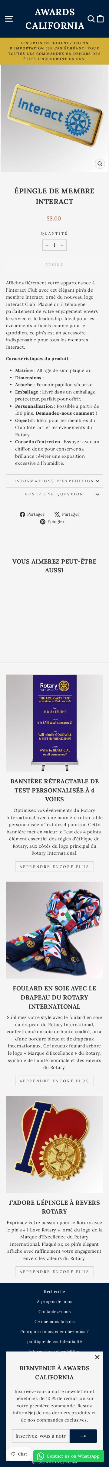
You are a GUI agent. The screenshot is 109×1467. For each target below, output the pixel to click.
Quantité (54, 233)
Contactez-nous (54, 1311)
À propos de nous (54, 1301)
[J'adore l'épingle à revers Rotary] (54, 1144)
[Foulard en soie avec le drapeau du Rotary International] (54, 930)
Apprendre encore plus (55, 866)
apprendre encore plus (55, 1081)
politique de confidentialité (54, 1341)
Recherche (54, 1291)
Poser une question (54, 494)
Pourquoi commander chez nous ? (54, 1331)
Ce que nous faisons (55, 1321)
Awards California (54, 18)
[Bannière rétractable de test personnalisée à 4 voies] (54, 723)
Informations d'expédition (54, 481)
